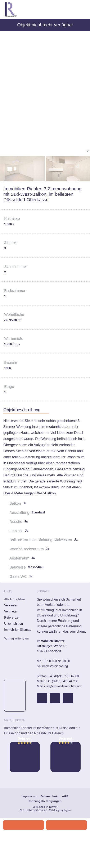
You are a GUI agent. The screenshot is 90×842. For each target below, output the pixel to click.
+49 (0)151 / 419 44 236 (62, 681)
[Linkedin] (68, 698)
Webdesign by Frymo (60, 810)
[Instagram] (55, 698)
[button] (82, 9)
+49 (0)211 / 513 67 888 (64, 676)
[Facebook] (42, 698)
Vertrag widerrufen (16, 638)
